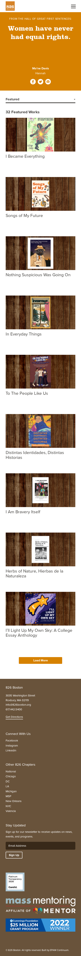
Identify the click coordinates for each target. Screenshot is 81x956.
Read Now (19, 166)
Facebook (12, 740)
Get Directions (14, 717)
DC (8, 781)
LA (7, 786)
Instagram (12, 746)
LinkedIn (11, 750)
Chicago (11, 776)
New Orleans (13, 801)
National (11, 771)
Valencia (11, 811)
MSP (8, 796)
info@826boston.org (18, 705)
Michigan (11, 791)
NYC (8, 806)
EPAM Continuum (59, 950)
